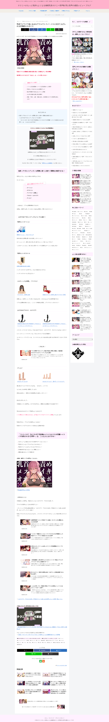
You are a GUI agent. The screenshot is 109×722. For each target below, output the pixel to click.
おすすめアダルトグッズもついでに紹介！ (31, 117)
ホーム (46, 718)
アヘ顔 (63, 642)
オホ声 (40, 642)
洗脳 (48, 640)
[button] (59, 29)
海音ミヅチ (50, 642)
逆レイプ (19, 642)
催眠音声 (43, 640)
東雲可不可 (20, 644)
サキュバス (33, 640)
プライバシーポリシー (59, 718)
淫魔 (55, 642)
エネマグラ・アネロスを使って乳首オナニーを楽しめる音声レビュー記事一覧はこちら (40, 599)
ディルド (38, 640)
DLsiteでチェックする (24, 490)
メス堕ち (29, 642)
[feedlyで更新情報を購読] (40, 661)
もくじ (40, 112)
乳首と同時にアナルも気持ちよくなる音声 (50, 638)
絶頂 (28, 640)
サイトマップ (51, 718)
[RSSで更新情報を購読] (43, 661)
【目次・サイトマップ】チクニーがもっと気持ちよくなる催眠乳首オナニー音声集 (39, 634)
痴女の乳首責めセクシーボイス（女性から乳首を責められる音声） (29, 638)
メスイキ (24, 642)
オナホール (35, 642)
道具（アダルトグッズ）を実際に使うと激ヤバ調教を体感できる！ (36, 115)
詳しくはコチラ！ (77, 101)
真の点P (59, 642)
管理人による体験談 (47, 163)
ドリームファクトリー (22, 640)
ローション (61, 638)
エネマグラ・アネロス (54, 640)
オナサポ (44, 642)
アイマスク (62, 640)
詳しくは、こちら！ (79, 62)
